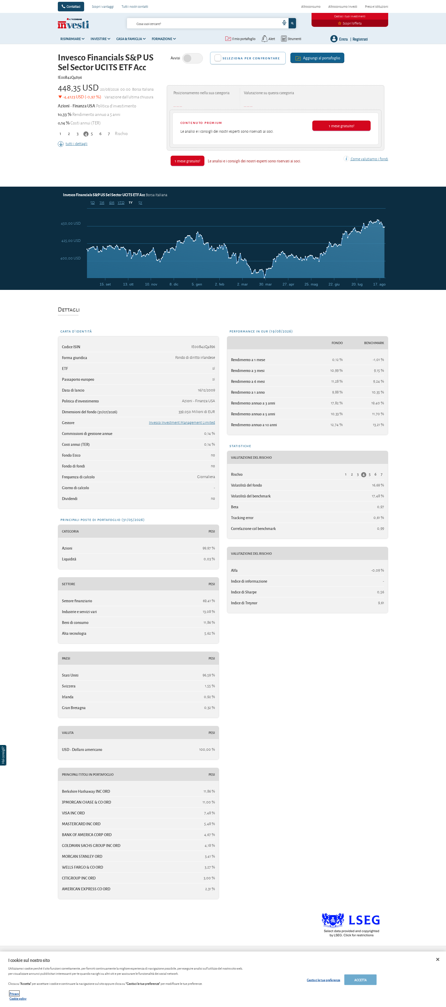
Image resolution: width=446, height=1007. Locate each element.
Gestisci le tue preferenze (323, 979)
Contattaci (73, 6)
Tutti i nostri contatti (135, 6)
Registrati (360, 39)
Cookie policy (18, 998)
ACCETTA (360, 979)
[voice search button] (282, 23)
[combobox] (211, 23)
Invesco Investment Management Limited (182, 422)
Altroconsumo (311, 6)
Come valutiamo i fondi (369, 159)
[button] (3, 755)
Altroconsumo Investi (342, 6)
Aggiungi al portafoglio (321, 58)
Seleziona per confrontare (251, 58)
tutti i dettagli (76, 143)
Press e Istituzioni (376, 6)
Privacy (14, 993)
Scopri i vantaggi (103, 6)
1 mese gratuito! (341, 126)
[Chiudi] (437, 959)
